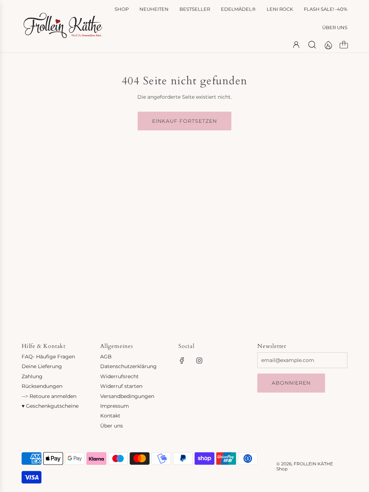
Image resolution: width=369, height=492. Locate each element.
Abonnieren (291, 383)
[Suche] (312, 45)
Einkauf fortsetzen (184, 121)
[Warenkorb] (344, 45)
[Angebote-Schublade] (328, 45)
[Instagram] (199, 360)
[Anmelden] (296, 45)
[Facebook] (182, 360)
